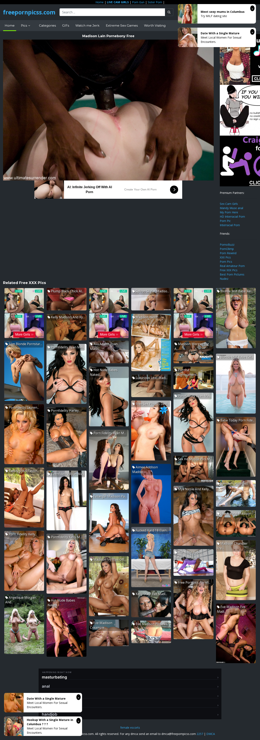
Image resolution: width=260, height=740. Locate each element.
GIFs (65, 25)
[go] (169, 12)
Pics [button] (24, 25)
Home (99, 2)
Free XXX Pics (228, 270)
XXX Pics (225, 257)
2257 (200, 734)
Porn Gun (138, 2)
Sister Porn (155, 2)
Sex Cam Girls (229, 204)
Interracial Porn (230, 225)
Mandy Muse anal (231, 208)
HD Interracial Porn (232, 216)
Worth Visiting (155, 25)
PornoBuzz (227, 244)
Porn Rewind (228, 253)
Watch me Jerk (87, 25)
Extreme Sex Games (122, 25)
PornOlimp (227, 249)
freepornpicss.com (29, 12)
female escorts (130, 727)
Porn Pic (225, 221)
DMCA (210, 734)
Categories (47, 25)
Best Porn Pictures (232, 274)
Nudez (224, 279)
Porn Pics (226, 262)
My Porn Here (229, 212)
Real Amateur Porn (232, 266)
